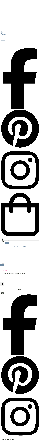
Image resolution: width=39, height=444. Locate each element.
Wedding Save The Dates (23, 248)
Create (15, 439)
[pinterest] (20, 394)
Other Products (4, 38)
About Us (2, 31)
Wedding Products (19, 248)
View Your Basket (17, 250)
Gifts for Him (3, 36)
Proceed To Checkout (21, 250)
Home (2, 32)
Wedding (15, 248)
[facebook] (20, 108)
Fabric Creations (4, 34)
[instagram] (20, 191)
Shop (1, 33)
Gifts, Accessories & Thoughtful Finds (6, 248)
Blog (2, 39)
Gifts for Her (3, 35)
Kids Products (3, 37)
